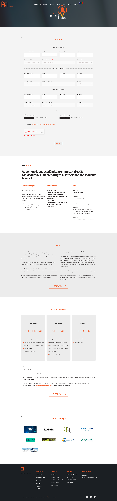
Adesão (64, 4)
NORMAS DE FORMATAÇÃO (58, 286)
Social (69, 4)
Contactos (75, 4)
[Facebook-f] (87, 497)
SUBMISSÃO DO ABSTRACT (57, 394)
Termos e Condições (39, 487)
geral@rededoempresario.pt (89, 477)
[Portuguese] (82, 3)
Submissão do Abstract (30, 115)
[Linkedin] (95, 497)
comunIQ (45, 4)
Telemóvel (62, 52)
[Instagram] (91, 497)
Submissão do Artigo (66, 115)
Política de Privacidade (51, 497)
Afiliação (80, 52)
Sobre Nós (39, 475)
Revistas (58, 4)
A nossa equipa (40, 477)
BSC (40, 4)
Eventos (52, 4)
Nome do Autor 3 (28, 94)
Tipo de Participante (47, 59)
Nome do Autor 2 (28, 73)
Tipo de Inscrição (28, 59)
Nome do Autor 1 (29, 52)
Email (43, 52)
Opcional (79, 59)
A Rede (36, 4)
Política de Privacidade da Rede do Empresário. (43, 124)
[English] (80, 3)
